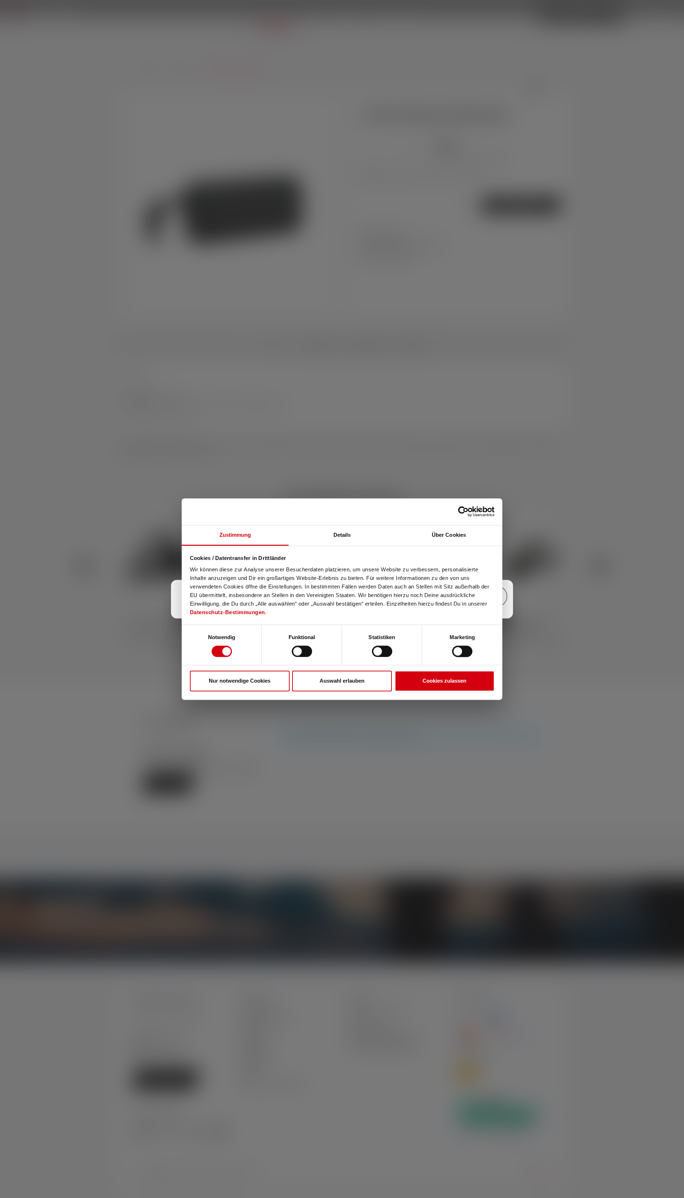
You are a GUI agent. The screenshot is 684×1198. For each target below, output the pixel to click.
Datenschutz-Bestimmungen (227, 612)
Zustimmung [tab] (235, 535)
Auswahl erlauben (342, 681)
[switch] (302, 651)
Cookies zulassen (444, 681)
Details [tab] (342, 535)
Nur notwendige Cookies (239, 681)
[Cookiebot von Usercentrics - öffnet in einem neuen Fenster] (463, 511)
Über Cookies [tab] (449, 535)
